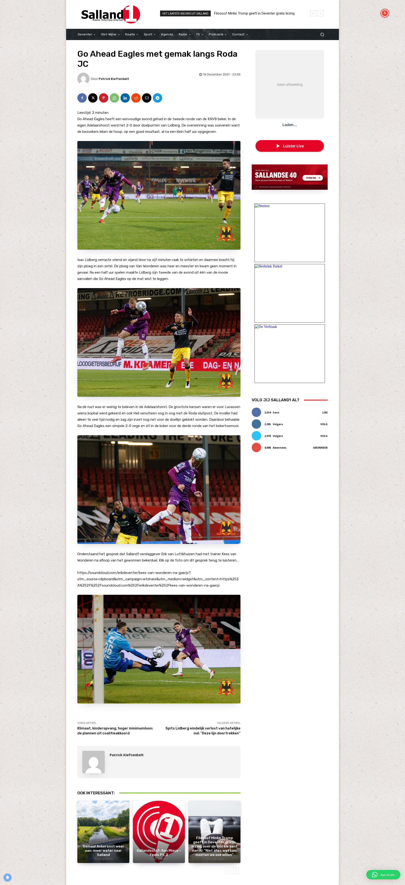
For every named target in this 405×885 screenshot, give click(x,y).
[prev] (313, 13)
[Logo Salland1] (111, 14)
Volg (324, 424)
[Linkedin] (125, 98)
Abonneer (320, 447)
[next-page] (236, 871)
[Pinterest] (103, 98)
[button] (322, 34)
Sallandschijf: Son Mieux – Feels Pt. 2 (159, 852)
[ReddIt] (136, 98)
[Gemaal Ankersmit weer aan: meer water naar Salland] (103, 832)
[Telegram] (157, 98)
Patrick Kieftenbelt (114, 78)
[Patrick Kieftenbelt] (84, 79)
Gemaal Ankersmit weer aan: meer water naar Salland (103, 850)
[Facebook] (82, 98)
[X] (93, 98)
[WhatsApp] (114, 98)
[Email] (146, 98)
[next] (320, 13)
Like (325, 412)
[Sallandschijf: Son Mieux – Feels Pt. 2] (159, 832)
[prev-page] (228, 871)
